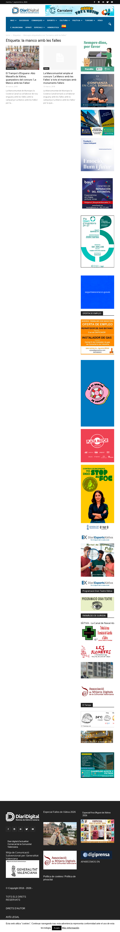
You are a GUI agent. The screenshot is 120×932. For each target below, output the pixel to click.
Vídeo (100, 20)
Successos (24, 20)
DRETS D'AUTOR (15, 908)
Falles (46, 68)
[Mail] (103, 2)
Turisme (89, 20)
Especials (38, 27)
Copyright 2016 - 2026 (19, 888)
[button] (109, 24)
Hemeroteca (53, 27)
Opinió (28, 27)
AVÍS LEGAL (12, 917)
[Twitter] (107, 2)
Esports (51, 20)
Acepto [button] (57, 928)
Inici (12, 20)
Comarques (36, 20)
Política (76, 20)
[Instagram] (99, 2)
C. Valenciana (16, 27)
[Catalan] (65, 28)
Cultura (64, 20)
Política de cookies (53, 876)
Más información (70, 928)
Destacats (10, 68)
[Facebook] (94, 2)
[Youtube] (112, 2)
